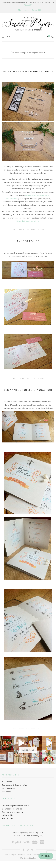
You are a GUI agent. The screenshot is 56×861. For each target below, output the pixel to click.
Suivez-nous (28, 750)
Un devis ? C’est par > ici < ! (28, 221)
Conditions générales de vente (15, 805)
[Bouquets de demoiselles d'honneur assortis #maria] (21, 757)
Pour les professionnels (12, 812)
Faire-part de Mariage (36, 229)
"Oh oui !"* (28, 5)
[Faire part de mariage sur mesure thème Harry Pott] (7, 757)
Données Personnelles (12, 809)
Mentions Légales (28, 858)
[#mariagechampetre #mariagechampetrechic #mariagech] (49, 757)
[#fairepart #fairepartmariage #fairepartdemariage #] (35, 743)
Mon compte (23, 10)
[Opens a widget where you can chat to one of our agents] (45, 856)
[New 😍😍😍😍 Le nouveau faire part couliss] (49, 743)
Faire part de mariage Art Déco (28, 71)
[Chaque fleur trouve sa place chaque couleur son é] (7, 743)
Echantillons (7, 818)
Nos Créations (8, 788)
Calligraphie (7, 815)
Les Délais (6, 791)
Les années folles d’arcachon (28, 389)
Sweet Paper (18, 229)
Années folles (28, 241)
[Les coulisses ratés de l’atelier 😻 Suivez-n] (21, 743)
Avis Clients (7, 782)
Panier (36, 10)
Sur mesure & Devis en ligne (14, 785)
